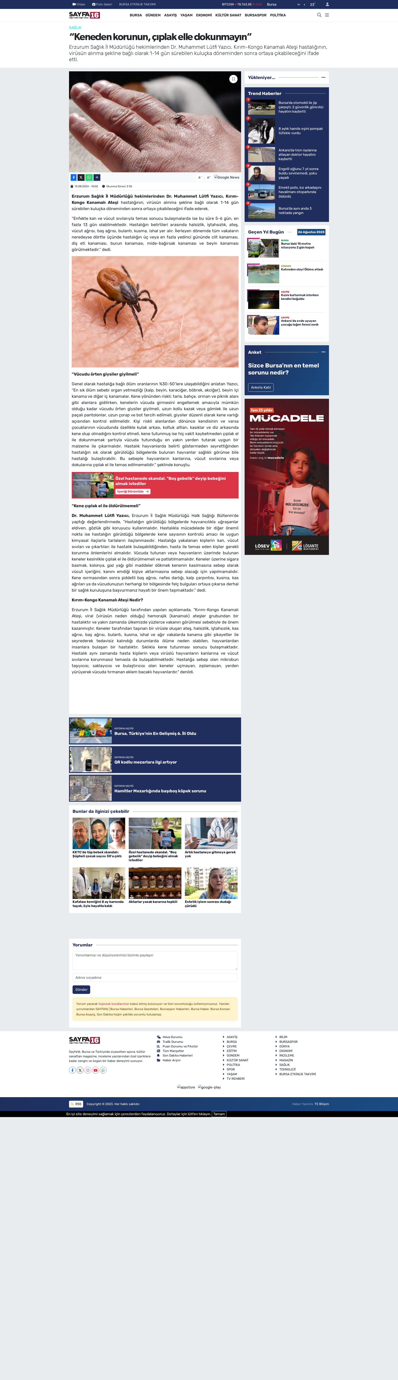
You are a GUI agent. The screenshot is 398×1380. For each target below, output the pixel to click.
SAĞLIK (75, 28)
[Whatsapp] (103, 1070)
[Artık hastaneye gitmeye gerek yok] (211, 833)
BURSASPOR (256, 15)
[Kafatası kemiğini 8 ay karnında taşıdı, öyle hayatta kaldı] (99, 883)
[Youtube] (95, 1070)
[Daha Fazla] (96, 177)
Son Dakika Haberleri (178, 1055)
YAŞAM (186, 15)
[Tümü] (323, 77)
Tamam (219, 1114)
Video (81, 4)
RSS (78, 1104)
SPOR (231, 1069)
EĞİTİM (232, 1051)
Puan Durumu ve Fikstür (180, 1046)
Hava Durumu (172, 1037)
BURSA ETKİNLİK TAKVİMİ (137, 4)
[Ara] (319, 15)
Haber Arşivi (172, 1060)
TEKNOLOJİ (287, 1069)
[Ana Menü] (327, 15)
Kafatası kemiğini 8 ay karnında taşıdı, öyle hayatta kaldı (98, 904)
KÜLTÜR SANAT (228, 15)
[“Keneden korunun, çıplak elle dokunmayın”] (155, 121)
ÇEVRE (232, 1046)
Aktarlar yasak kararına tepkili (153, 902)
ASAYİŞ (170, 15)
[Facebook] (72, 1070)
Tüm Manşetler (173, 1051)
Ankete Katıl (261, 387)
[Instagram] (87, 1070)
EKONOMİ (204, 15)
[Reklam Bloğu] (287, 476)
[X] (80, 1070)
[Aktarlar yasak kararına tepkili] (155, 883)
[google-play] (209, 1087)
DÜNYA (284, 1046)
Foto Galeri (104, 4)
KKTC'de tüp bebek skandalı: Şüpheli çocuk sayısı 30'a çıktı (97, 854)
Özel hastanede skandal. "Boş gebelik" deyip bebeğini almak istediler (153, 856)
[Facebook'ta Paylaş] (73, 177)
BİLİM (283, 1037)
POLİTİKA (278, 15)
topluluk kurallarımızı (114, 1004)
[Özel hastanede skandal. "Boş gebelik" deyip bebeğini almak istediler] (155, 833)
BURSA (136, 15)
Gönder (81, 989)
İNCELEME (286, 1055)
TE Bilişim (322, 1104)
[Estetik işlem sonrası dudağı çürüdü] (211, 883)
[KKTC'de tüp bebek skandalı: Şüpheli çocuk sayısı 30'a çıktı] (99, 833)
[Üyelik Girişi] (325, 4)
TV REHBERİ (236, 1079)
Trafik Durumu (173, 1042)
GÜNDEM (153, 15)
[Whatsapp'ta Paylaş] (89, 177)
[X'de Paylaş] (81, 177)
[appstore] (186, 1087)
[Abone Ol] (226, 177)
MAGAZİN (286, 1060)
